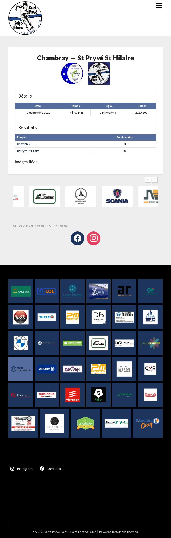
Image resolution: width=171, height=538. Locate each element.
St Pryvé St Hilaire (28, 151)
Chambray (23, 144)
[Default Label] (94, 238)
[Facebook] (77, 238)
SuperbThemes (127, 532)
